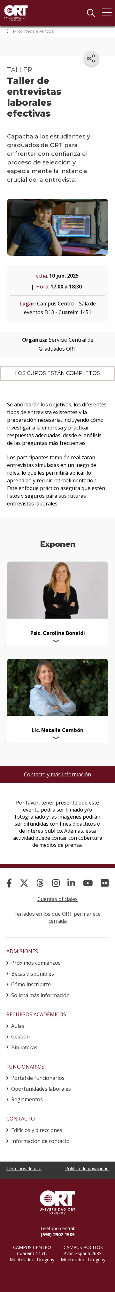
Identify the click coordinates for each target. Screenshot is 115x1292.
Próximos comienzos (36, 962)
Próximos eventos (33, 31)
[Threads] (40, 883)
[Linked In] (71, 883)
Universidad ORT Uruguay (16, 13)
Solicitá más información (40, 995)
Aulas (17, 1025)
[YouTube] (88, 883)
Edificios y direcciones (36, 1130)
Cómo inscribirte (31, 984)
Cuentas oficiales (57, 899)
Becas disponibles (32, 973)
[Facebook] (9, 883)
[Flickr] (105, 883)
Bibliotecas (24, 1047)
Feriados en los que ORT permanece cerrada (57, 917)
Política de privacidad (87, 1168)
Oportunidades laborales (41, 1088)
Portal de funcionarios (38, 1077)
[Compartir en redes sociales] (91, 58)
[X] (24, 883)
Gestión (20, 1036)
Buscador (91, 13)
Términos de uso (24, 1168)
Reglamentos (27, 1099)
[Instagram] (56, 883)
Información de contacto (40, 1141)
